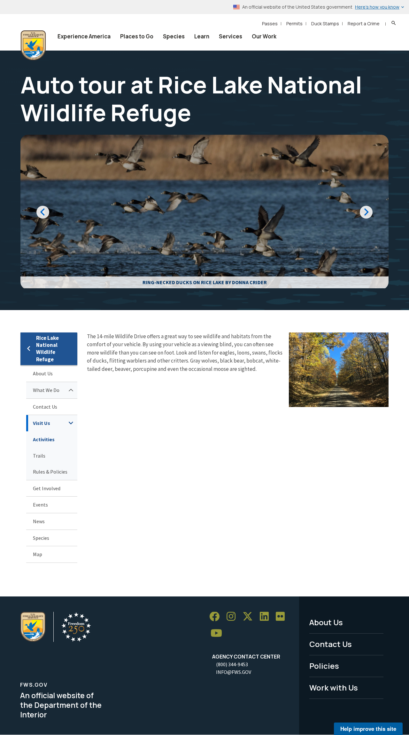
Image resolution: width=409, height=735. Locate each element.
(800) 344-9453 (232, 664)
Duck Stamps (325, 23)
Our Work (264, 36)
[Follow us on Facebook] (216, 617)
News (39, 521)
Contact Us (45, 406)
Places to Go (136, 36)
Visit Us (41, 423)
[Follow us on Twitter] (250, 617)
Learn (201, 36)
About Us (43, 373)
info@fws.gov (233, 672)
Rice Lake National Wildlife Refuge (47, 348)
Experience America (84, 36)
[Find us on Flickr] (282, 617)
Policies (324, 665)
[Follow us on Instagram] (233, 617)
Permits (294, 23)
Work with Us (333, 687)
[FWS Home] (33, 45)
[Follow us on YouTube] (219, 633)
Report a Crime (364, 23)
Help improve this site (368, 728)
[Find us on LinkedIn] (266, 617)
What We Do (46, 390)
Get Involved (46, 488)
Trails (39, 455)
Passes (270, 23)
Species (174, 36)
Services (230, 36)
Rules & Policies (50, 471)
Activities (44, 439)
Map (37, 554)
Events (40, 504)
